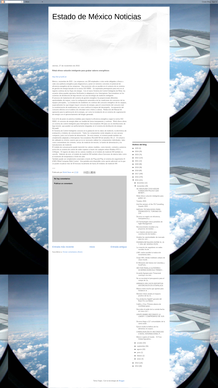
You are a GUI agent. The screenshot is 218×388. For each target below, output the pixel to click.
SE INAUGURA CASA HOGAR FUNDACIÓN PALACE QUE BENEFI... (147, 191)
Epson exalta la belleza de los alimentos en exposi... (147, 328)
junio (139, 352)
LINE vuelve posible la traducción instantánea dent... (148, 254)
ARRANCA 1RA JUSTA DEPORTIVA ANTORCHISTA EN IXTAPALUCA (149, 284)
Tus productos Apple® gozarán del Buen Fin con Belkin (149, 300)
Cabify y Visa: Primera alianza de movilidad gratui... (148, 305)
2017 (137, 174)
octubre (140, 343)
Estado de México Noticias (96, 16)
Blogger (121, 381)
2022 (137, 158)
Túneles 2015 (141, 201)
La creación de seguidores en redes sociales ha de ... (149, 248)
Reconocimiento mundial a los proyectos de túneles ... (147, 228)
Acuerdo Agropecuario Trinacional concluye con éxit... (148, 274)
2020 (137, 164)
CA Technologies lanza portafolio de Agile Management (149, 223)
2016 (137, 177)
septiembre (141, 346)
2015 (137, 180)
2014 (137, 363)
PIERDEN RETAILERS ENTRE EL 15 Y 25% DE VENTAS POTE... (150, 243)
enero (139, 359)
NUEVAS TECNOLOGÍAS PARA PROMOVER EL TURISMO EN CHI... (148, 211)
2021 (137, 161)
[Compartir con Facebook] (92, 172)
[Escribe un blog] (87, 172)
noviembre (141, 186)
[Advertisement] (109, 43)
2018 (137, 170)
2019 (137, 167)
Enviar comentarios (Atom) (72, 252)
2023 (137, 155)
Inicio (92, 247)
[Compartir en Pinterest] (94, 172)
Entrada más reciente (63, 247)
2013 (137, 366)
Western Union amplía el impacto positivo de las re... (148, 295)
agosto (139, 349)
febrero (140, 356)
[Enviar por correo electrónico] (85, 172)
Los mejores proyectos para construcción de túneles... (146, 233)
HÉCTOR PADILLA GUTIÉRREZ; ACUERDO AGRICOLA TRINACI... (150, 269)
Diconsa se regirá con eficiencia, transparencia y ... (148, 218)
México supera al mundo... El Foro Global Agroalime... (149, 338)
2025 (137, 148)
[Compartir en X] (89, 172)
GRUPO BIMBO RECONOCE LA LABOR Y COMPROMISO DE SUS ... (150, 316)
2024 (137, 151)
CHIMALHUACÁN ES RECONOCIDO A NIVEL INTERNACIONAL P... (150, 333)
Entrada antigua (119, 247)
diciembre (141, 183)
